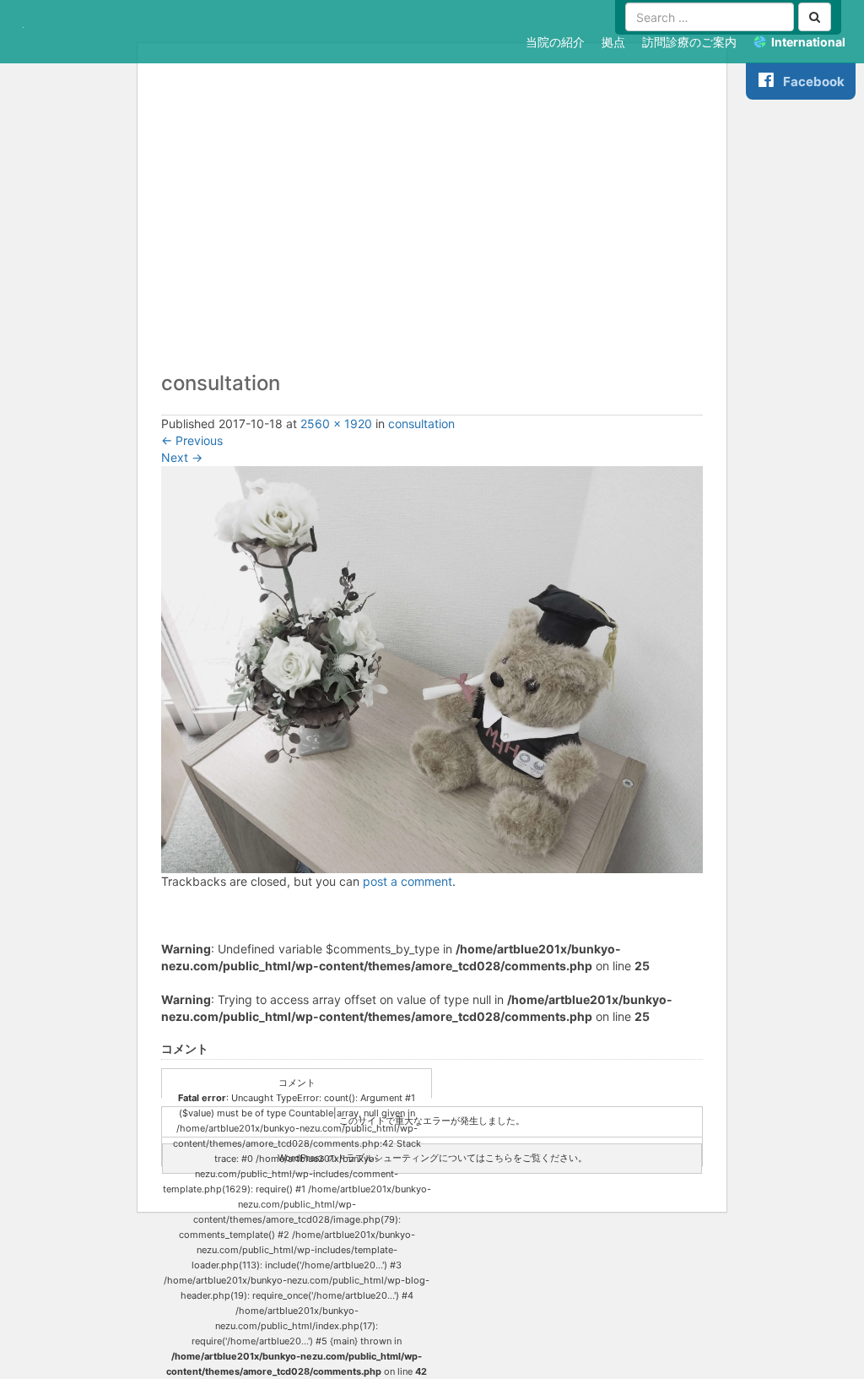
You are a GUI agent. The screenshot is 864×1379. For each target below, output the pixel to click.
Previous (192, 440)
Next (181, 457)
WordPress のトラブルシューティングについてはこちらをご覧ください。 (432, 1158)
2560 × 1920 (336, 423)
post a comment (407, 881)
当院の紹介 (555, 42)
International (808, 42)
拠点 (613, 42)
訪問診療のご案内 (689, 42)
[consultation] (432, 668)
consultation (421, 423)
